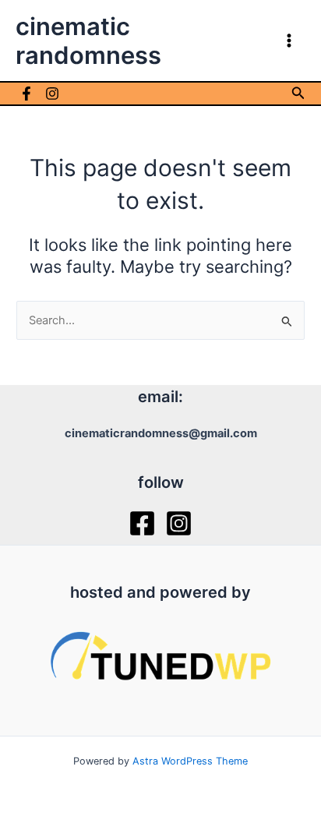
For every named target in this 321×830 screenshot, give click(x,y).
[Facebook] (26, 93)
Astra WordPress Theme (190, 761)
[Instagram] (52, 93)
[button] (298, 93)
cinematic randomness (88, 40)
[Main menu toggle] (289, 40)
